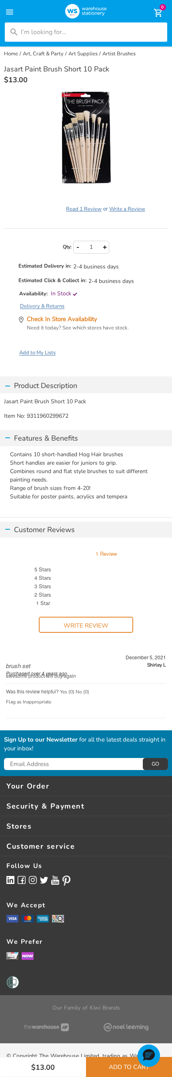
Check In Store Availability (62, 319)
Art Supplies (83, 53)
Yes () (67, 692)
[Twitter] (44, 880)
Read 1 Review (84, 209)
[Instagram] (33, 880)
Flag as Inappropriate (28, 702)
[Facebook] (22, 880)
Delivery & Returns (42, 306)
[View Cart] (153, 13)
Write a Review (127, 209)
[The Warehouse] (46, 1027)
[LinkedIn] (10, 880)
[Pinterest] (66, 881)
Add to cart (129, 1067)
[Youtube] (55, 880)
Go (155, 764)
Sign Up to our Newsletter (41, 740)
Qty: (67, 247)
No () (82, 692)
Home (11, 53)
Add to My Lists (37, 352)
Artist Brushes (119, 53)
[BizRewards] (12, 955)
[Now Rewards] (28, 955)
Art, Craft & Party (43, 53)
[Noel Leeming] (126, 1027)
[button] (149, 1055)
